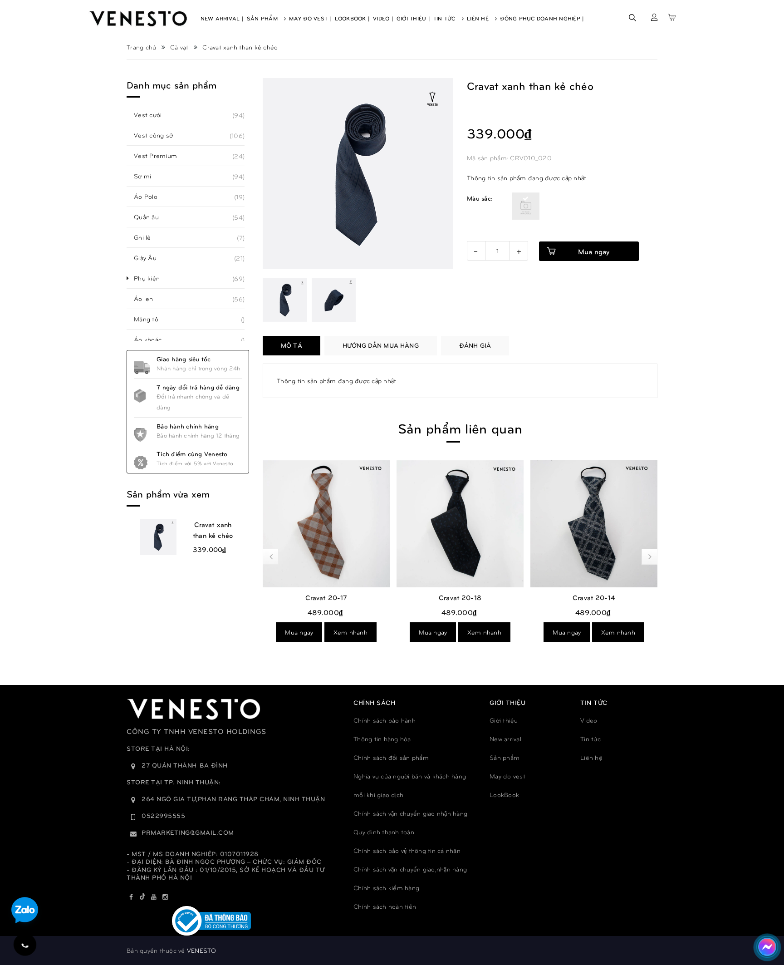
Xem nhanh (350, 632)
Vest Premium (160, 156)
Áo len (148, 299)
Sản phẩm (504, 757)
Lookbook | (352, 18)
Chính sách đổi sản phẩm (391, 757)
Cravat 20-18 (326, 597)
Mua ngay (299, 632)
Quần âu (151, 217)
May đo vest (507, 776)
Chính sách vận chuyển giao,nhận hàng (410, 869)
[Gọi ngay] (25, 944)
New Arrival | (222, 18)
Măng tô (151, 319)
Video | (383, 18)
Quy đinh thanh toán (383, 832)
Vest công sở (158, 135)
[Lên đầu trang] (766, 917)
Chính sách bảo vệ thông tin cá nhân (407, 850)
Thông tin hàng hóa (382, 739)
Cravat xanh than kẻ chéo (213, 529)
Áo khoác (153, 339)
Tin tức (590, 739)
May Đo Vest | (310, 18)
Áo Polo (150, 196)
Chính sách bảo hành (384, 720)
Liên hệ (591, 757)
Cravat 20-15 (594, 597)
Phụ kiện (152, 278)
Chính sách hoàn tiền (384, 906)
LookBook (504, 794)
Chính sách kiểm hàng (386, 887)
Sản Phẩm (263, 18)
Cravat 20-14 (460, 597)
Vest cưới (153, 115)
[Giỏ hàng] (672, 17)
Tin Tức (445, 18)
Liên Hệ (478, 18)
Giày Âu (150, 258)
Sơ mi (147, 176)
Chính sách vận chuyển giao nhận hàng (410, 813)
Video (588, 720)
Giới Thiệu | (413, 18)
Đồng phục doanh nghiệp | (542, 18)
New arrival (505, 739)
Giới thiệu (504, 720)
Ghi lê (147, 237)
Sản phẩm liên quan (460, 427)
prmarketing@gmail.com (188, 832)
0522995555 (163, 815)
